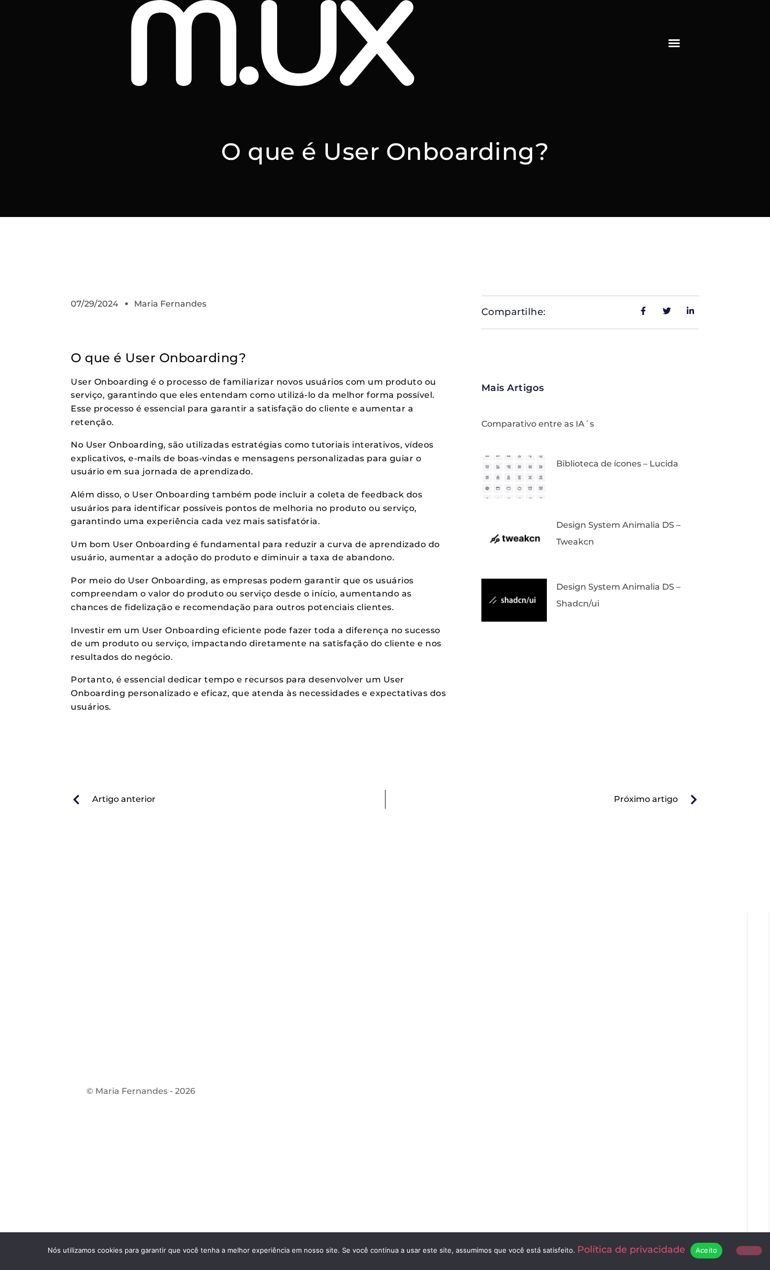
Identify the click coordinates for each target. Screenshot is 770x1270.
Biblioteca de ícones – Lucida (617, 464)
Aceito (707, 1250)
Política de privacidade (631, 1249)
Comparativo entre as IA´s (537, 424)
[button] (674, 43)
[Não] (749, 1250)
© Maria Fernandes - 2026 (140, 1091)
